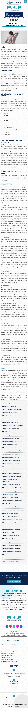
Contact (24, 635)
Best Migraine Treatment (8, 659)
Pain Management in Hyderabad (9, 661)
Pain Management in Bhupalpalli (11, 507)
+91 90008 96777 (14, 581)
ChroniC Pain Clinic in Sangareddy (12, 484)
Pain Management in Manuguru (11, 548)
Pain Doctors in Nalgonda (10, 415)
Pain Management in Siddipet (11, 435)
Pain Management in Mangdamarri (12, 500)
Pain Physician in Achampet (10, 513)
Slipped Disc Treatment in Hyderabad (10, 644)
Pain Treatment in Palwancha (11, 558)
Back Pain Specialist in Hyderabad (9, 651)
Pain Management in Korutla (11, 554)
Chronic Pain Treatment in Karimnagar (13, 409)
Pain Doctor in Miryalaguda (10, 491)
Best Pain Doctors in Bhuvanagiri (12, 476)
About (10, 633)
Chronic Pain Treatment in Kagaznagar (13, 510)
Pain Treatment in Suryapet (10, 419)
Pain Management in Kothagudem (12, 441)
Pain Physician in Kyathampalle (11, 538)
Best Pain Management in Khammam (13, 425)
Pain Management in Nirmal (10, 447)
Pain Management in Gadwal (11, 467)
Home (5, 633)
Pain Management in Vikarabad (11, 454)
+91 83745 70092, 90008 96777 (13, 15)
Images (22, 633)
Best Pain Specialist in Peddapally (12, 473)
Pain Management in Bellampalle (12, 551)
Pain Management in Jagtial (10, 444)
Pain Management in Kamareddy (12, 463)
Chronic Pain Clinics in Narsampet (12, 516)
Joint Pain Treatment (7, 655)
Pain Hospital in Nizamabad (10, 422)
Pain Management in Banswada (11, 529)
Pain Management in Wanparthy (12, 451)
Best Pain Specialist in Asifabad (11, 460)
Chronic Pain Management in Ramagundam (11, 480)
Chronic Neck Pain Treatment (8, 653)
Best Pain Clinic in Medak (10, 431)
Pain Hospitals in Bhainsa (10, 494)
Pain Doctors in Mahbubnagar (11, 428)
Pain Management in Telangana (11, 403)
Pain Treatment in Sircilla (10, 470)
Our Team (16, 633)
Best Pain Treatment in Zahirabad (12, 545)
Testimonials (10, 635)
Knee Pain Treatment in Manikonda (10, 646)
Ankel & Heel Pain (6, 657)
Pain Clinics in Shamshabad (10, 497)
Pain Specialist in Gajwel (9, 526)
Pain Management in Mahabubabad (12, 487)
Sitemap (17, 635)
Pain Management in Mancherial (12, 542)
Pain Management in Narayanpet (12, 457)
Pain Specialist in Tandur (9, 503)
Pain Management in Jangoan (11, 438)
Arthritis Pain (5, 649)
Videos (3, 635)
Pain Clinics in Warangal (9, 406)
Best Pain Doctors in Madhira (11, 535)
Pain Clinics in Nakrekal (9, 532)
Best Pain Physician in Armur (10, 561)
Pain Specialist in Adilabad (10, 412)
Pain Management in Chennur (11, 523)
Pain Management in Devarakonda (12, 519)
